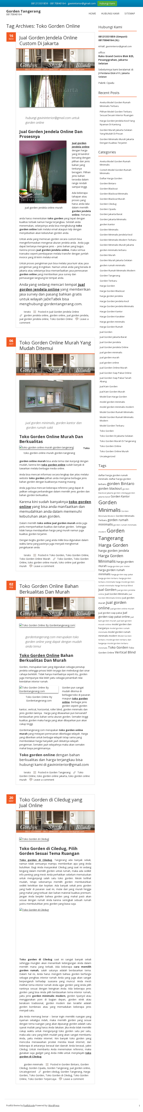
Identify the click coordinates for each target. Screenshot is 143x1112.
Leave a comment (44, 566)
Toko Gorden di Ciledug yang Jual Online (50, 802)
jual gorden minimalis (111, 352)
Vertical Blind (125, 652)
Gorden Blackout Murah (112, 198)
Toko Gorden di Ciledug (59, 1075)
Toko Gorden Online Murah (34, 558)
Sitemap (130, 13)
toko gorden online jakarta (52, 776)
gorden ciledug (51, 1071)
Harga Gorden (107, 285)
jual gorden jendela (77, 315)
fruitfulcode (29, 1105)
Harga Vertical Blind (124, 585)
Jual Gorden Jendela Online (64, 311)
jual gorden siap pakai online (114, 615)
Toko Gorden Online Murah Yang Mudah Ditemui (55, 345)
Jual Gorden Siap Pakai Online (115, 372)
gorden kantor (107, 224)
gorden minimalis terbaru (113, 250)
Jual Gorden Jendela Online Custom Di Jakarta (48, 40)
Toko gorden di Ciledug (35, 860)
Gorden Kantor (120, 496)
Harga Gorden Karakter (112, 316)
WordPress (53, 1105)
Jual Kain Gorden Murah (112, 391)
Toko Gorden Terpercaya (42, 1079)
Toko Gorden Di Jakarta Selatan (116, 435)
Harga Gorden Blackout (112, 291)
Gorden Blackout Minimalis (114, 193)
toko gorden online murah (42, 562)
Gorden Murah (107, 255)
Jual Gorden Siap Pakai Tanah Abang (115, 379)
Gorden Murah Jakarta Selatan (116, 260)
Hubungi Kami (110, 13)
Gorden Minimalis (109, 229)
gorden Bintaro (120, 483)
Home (92, 13)
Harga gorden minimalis (112, 321)
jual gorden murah (109, 357)
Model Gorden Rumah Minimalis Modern (117, 419)
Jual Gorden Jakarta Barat (113, 337)
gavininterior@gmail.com (119, 46)
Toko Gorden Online (61, 319)
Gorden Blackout (109, 188)
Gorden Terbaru (108, 280)
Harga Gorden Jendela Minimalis (117, 306)
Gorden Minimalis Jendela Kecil (116, 234)
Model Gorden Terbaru (112, 425)
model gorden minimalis (112, 401)
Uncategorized (27, 1071)
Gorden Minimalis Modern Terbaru (118, 239)
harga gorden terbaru (108, 578)
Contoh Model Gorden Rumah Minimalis (115, 171)
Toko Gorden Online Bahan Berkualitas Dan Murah (48, 589)
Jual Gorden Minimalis (116, 593)
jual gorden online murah (122, 608)
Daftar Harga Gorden (111, 178)
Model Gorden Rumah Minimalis (117, 412)
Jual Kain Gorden (109, 386)
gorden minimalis (33, 1064)
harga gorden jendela (111, 296)
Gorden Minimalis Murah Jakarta (117, 244)
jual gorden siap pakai (110, 612)
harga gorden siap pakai (122, 574)
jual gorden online (80, 1068)
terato (27, 311)
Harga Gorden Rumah (111, 326)
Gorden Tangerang (59, 772)
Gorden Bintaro (70, 1064)
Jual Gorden (106, 331)
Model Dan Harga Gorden (113, 396)
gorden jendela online (36, 315)
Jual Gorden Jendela (110, 342)
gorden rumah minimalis (112, 265)
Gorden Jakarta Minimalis (113, 219)
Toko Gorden (56, 555)
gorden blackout (110, 488)
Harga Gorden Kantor (111, 311)
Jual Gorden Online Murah (113, 367)
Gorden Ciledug (108, 203)
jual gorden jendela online (33, 319)
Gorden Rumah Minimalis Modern (117, 270)
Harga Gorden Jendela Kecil (114, 301)
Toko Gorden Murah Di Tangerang (118, 441)
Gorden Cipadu (37, 1068)
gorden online (57, 315)
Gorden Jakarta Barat (111, 214)
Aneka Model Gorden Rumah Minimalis (115, 163)
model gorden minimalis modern (117, 406)
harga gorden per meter (118, 566)
